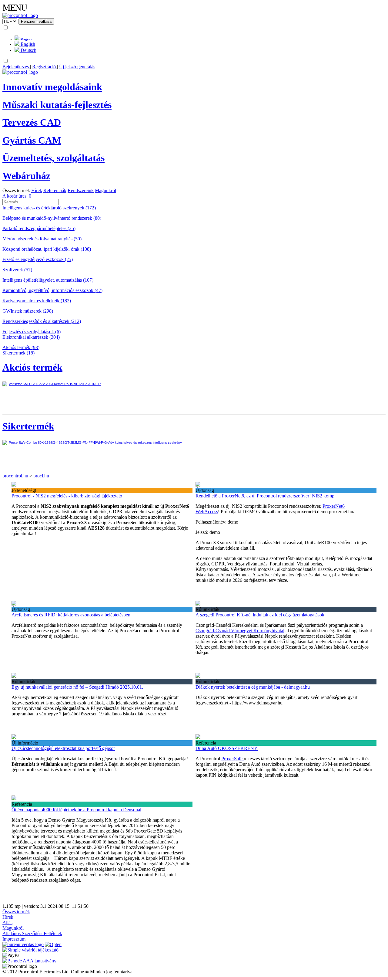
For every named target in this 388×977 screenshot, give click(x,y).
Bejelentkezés (16, 66)
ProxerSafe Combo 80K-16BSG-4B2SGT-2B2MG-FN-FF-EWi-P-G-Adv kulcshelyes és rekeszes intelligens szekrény (95, 442)
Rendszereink (81, 190)
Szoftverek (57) (17, 269)
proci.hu (41, 475)
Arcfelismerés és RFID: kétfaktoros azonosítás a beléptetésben (71, 614)
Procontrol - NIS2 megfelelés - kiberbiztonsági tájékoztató (67, 495)
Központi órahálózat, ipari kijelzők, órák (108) (46, 249)
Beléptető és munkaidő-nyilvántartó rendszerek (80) (51, 218)
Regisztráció (44, 66)
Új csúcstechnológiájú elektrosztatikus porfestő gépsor (63, 748)
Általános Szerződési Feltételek (32, 933)
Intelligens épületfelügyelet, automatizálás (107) (47, 280)
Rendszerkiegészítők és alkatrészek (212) (41, 321)
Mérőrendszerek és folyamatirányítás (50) (42, 238)
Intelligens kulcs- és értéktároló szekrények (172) (49, 207)
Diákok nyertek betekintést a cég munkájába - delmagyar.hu (253, 687)
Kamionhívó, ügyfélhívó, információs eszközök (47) (52, 290)
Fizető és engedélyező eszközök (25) (37, 259)
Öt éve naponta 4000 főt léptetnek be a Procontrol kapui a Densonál (76, 809)
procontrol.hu (15, 475)
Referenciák (54, 190)
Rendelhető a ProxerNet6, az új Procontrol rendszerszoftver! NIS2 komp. (266, 495)
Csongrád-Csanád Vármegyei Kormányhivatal (240, 630)
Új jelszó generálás (77, 66)
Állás (7, 922)
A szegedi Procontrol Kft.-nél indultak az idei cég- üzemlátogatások (260, 614)
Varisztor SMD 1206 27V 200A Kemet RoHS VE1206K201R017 (55, 384)
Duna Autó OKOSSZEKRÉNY (227, 748)
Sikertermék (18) (18, 352)
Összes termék (16, 190)
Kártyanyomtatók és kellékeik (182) (36, 300)
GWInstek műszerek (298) (27, 311)
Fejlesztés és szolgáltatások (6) (31, 331)
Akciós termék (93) (20, 347)
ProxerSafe (232, 758)
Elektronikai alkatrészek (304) (31, 337)
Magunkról (105, 190)
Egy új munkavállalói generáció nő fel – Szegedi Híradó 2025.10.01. (77, 687)
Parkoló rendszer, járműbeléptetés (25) (38, 228)
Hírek (36, 190)
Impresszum (13, 938)
